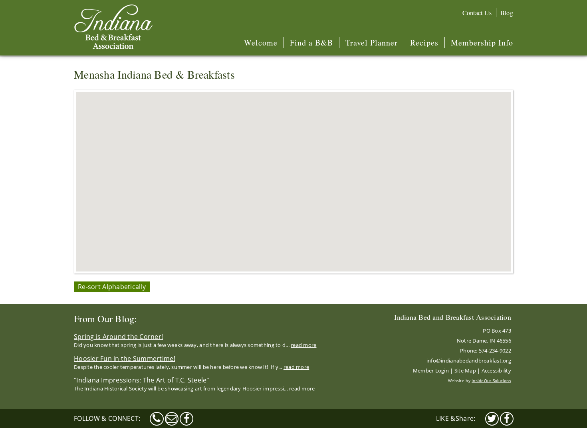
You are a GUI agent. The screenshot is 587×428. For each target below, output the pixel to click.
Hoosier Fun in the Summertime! (124, 358)
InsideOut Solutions (491, 380)
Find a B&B (311, 42)
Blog (506, 12)
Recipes (424, 42)
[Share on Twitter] (492, 419)
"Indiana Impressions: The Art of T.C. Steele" (141, 380)
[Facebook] (186, 419)
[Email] (171, 419)
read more (303, 345)
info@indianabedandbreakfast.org (468, 360)
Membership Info (482, 42)
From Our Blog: (105, 318)
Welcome (261, 42)
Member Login (431, 370)
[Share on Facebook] (507, 419)
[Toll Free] (156, 419)
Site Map (465, 370)
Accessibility (496, 370)
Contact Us (477, 12)
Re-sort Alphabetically (112, 286)
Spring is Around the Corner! (118, 336)
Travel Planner (371, 42)
